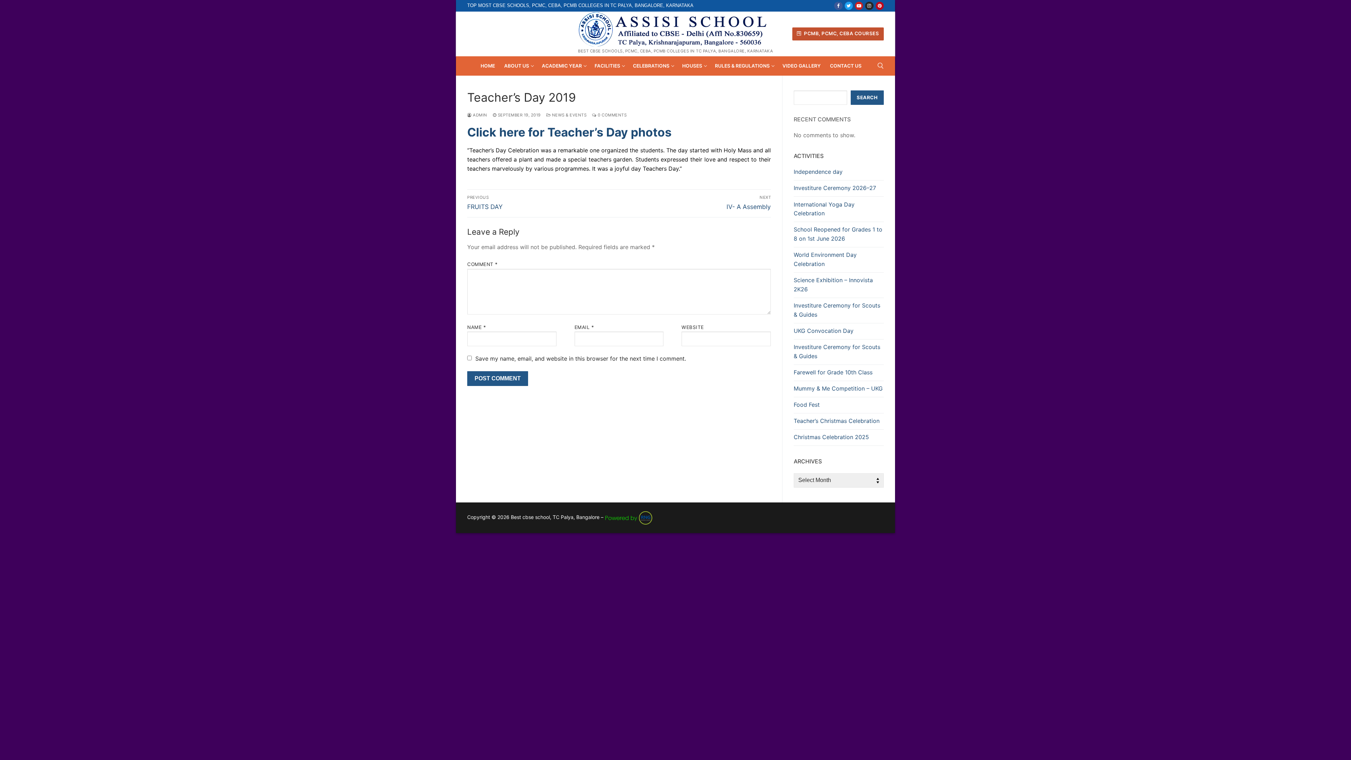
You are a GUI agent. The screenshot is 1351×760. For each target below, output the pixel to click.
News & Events (568, 115)
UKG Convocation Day (824, 330)
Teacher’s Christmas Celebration (837, 420)
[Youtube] (859, 6)
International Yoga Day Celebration (824, 209)
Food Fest (807, 404)
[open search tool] (880, 66)
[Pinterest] (880, 6)
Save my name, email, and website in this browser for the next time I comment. (580, 358)
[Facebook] (838, 6)
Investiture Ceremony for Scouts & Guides (837, 310)
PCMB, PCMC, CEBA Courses (841, 33)
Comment (482, 264)
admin (479, 115)
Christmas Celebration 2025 (831, 437)
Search (867, 97)
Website (692, 327)
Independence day (818, 171)
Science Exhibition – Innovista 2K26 (833, 285)
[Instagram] (869, 6)
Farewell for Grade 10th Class (833, 372)
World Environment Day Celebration (825, 259)
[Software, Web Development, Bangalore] (629, 517)
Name (476, 327)
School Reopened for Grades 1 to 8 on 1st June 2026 (838, 234)
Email (584, 327)
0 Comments (612, 115)
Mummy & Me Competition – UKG (838, 388)
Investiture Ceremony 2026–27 (835, 187)
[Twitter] (849, 6)
